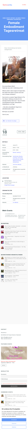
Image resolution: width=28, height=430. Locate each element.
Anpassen (14, 423)
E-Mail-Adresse (4, 379)
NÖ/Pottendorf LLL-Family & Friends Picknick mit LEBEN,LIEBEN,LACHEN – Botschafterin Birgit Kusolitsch (15, 265)
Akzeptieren (14, 419)
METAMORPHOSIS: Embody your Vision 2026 (22, 216)
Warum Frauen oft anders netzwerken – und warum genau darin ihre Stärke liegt (15, 227)
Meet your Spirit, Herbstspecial (8, 361)
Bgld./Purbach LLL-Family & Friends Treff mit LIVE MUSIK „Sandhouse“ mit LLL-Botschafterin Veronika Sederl (15, 258)
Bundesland (3, 374)
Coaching (15, 157)
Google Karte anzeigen (9, 185)
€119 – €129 (21, 131)
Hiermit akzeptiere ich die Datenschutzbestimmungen (15, 383)
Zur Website (15, 202)
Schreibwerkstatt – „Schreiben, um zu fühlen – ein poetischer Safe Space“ (11, 215)
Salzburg (18, 18)
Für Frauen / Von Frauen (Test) (11, 279)
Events (8, 18)
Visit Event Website (17, 164)
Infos (3, 365)
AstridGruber (15, 156)
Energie (21, 159)
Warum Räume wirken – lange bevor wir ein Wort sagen (15, 237)
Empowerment (16, 159)
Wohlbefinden (16, 162)
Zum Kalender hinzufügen (11, 120)
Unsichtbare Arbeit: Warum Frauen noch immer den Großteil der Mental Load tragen (15, 232)
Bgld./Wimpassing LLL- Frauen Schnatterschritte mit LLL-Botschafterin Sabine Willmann (16, 271)
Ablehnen (14, 427)
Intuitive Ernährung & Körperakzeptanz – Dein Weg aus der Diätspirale (15, 247)
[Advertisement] (14, 300)
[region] (14, 418)
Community (20, 157)
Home (4, 18)
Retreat (13, 18)
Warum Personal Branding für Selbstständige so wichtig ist (15, 242)
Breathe (20, 156)
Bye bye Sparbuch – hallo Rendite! (12, 275)
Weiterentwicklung (17, 160)
